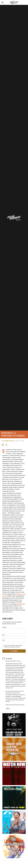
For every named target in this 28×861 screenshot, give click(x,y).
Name (3, 635)
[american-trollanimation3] (14, 836)
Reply (8, 708)
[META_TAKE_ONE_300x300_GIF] (14, 714)
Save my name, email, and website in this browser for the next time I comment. (13, 646)
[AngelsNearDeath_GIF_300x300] (14, 762)
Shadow (20, 604)
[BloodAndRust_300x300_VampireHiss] (14, 787)
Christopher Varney (8, 441)
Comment (4, 627)
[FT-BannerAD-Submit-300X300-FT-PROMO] (14, 738)
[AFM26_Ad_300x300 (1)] (14, 811)
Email (3, 640)
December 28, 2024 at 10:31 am (13, 661)
